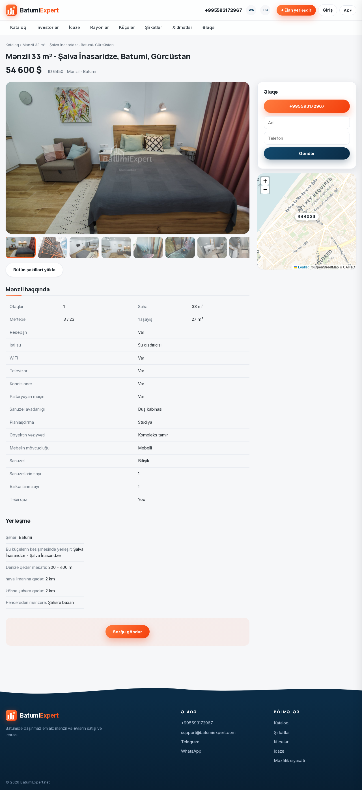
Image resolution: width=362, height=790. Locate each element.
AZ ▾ (348, 10)
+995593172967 (223, 10)
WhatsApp (191, 751)
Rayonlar (99, 27)
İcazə (74, 27)
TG (265, 10)
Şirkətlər (153, 27)
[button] (319, 225)
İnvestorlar (47, 27)
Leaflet (303, 266)
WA (251, 10)
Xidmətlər (182, 27)
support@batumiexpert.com (208, 732)
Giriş (328, 10)
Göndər (307, 153)
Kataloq (18, 27)
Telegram (190, 741)
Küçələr (127, 27)
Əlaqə (208, 27)
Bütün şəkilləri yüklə (34, 269)
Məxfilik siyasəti (289, 760)
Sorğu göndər (127, 631)
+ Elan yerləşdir (296, 10)
